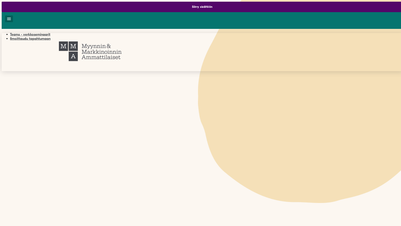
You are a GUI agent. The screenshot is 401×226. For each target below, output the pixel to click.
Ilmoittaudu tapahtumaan (30, 39)
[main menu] (9, 18)
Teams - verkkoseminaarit (30, 34)
